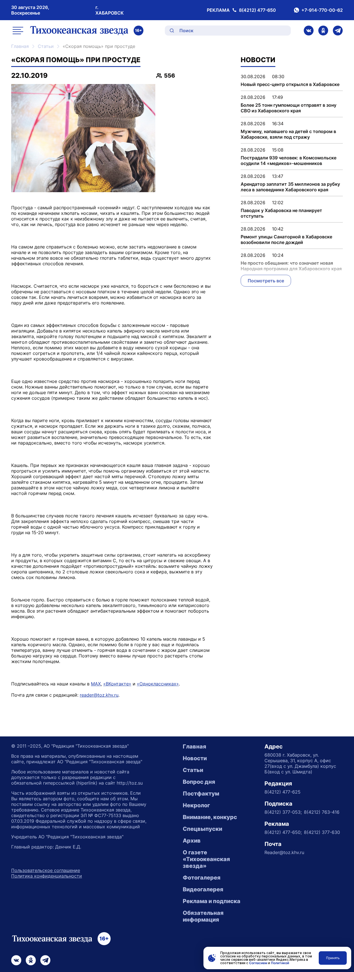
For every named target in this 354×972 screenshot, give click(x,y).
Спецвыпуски (202, 828)
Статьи (46, 46)
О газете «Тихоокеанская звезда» (206, 859)
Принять (333, 958)
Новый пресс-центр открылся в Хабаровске (290, 84)
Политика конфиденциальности (46, 876)
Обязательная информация (203, 916)
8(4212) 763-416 (321, 812)
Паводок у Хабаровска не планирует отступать (281, 213)
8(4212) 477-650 (257, 10)
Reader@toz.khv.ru (284, 852)
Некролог (196, 805)
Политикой (280, 963)
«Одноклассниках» (158, 684)
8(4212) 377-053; (283, 812)
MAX (96, 684)
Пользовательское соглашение (45, 870)
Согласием (258, 963)
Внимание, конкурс (210, 817)
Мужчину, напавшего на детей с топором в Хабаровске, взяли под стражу (288, 134)
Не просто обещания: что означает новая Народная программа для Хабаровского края (291, 265)
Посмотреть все (266, 280)
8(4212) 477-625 (282, 792)
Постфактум (201, 793)
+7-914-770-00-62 (322, 10)
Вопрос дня (199, 781)
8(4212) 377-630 (322, 832)
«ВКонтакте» (117, 684)
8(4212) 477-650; (283, 832)
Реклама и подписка (211, 901)
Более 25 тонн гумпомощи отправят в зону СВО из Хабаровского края (288, 107)
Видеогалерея (203, 889)
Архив (192, 840)
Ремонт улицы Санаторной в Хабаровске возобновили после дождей (286, 239)
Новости (195, 758)
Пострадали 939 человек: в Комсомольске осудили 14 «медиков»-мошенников (288, 160)
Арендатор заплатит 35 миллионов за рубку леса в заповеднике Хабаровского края (290, 186)
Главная (20, 46)
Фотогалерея (202, 877)
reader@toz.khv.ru (99, 695)
